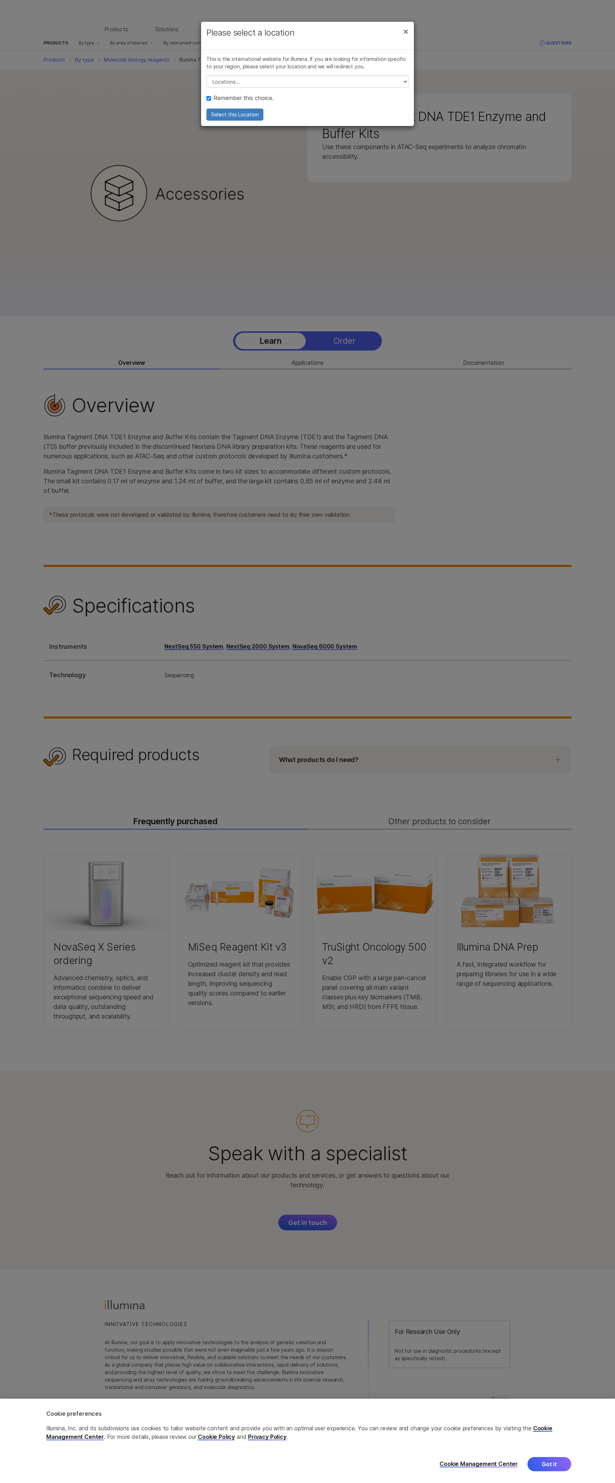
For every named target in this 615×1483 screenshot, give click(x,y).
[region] (307, 1441)
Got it (549, 1464)
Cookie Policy (216, 1436)
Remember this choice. (244, 97)
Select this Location (235, 114)
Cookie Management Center (479, 1464)
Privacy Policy (267, 1436)
